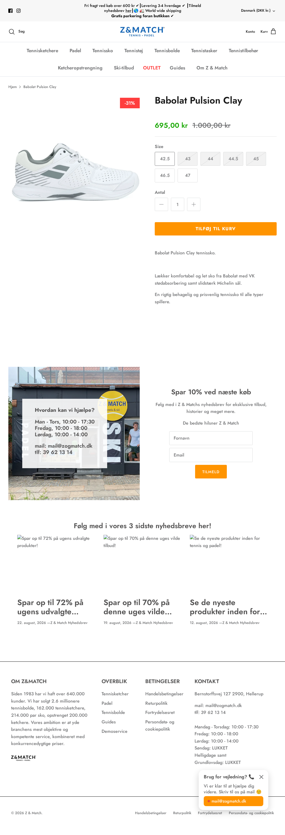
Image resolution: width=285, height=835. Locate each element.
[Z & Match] (142, 32)
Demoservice (114, 731)
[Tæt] (261, 777)
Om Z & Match (211, 67)
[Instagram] (18, 11)
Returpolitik (156, 703)
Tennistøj (133, 50)
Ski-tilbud (124, 67)
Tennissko (102, 50)
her (128, 10)
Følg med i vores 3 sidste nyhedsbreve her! (142, 526)
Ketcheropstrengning (80, 67)
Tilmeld (211, 472)
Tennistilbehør (243, 50)
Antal (160, 192)
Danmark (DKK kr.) (256, 10)
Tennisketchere (42, 50)
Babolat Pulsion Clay (39, 86)
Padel (75, 50)
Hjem (12, 86)
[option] (75, 162)
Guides (177, 67)
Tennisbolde (167, 50)
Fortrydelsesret (160, 712)
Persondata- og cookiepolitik (251, 813)
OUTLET (152, 67)
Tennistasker (204, 50)
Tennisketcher (115, 694)
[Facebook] (10, 11)
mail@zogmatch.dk (229, 801)
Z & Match (33, 813)
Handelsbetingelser (164, 694)
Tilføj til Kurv (216, 228)
